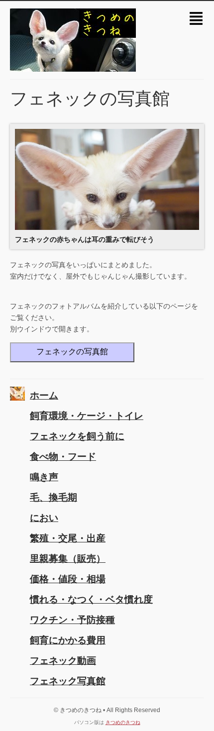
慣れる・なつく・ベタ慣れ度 (91, 599)
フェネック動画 (63, 660)
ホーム (44, 395)
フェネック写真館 (68, 681)
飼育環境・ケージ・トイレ (86, 416)
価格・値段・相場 (68, 579)
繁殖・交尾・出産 (68, 538)
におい (44, 518)
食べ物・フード (63, 456)
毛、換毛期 (53, 497)
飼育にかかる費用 (68, 640)
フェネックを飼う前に (77, 436)
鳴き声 (44, 477)
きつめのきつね (123, 722)
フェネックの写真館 (72, 351)
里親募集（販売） (68, 558)
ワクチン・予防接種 (72, 620)
